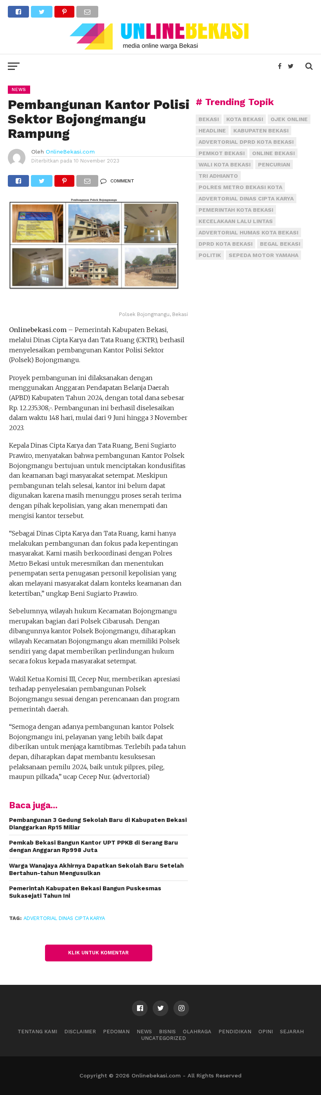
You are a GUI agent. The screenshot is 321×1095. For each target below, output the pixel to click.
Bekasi (208, 119)
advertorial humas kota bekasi (248, 232)
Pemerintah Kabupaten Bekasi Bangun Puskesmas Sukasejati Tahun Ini (85, 892)
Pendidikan (234, 1031)
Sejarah (292, 1031)
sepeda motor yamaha (263, 255)
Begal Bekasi (280, 244)
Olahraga (197, 1031)
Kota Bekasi (244, 119)
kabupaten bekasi (261, 130)
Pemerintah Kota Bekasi (235, 210)
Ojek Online (289, 119)
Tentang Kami (37, 1031)
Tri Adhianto (218, 176)
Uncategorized (163, 1038)
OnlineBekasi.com (70, 151)
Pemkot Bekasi (221, 153)
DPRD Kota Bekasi (225, 244)
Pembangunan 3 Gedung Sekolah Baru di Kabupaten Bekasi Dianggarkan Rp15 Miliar (98, 823)
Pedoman (116, 1031)
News (144, 1031)
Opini (265, 1031)
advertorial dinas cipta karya (64, 918)
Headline (212, 130)
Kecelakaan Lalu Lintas (235, 221)
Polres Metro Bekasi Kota (240, 187)
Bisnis (167, 1031)
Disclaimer (80, 1031)
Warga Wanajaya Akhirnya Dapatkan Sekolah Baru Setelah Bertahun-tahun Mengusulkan (96, 869)
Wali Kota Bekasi (224, 164)
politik (209, 255)
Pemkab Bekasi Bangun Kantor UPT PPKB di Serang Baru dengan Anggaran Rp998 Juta (93, 846)
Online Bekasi (273, 153)
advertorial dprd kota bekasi (246, 142)
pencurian (274, 164)
